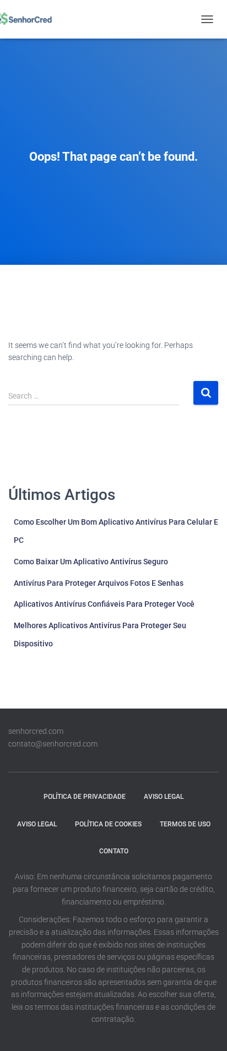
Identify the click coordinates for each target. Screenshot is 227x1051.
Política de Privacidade (85, 796)
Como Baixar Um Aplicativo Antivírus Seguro (91, 561)
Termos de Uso (185, 824)
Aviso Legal (163, 796)
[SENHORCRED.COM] (26, 19)
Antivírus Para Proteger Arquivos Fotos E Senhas (98, 583)
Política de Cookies (108, 824)
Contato (113, 851)
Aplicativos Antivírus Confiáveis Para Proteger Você (104, 604)
